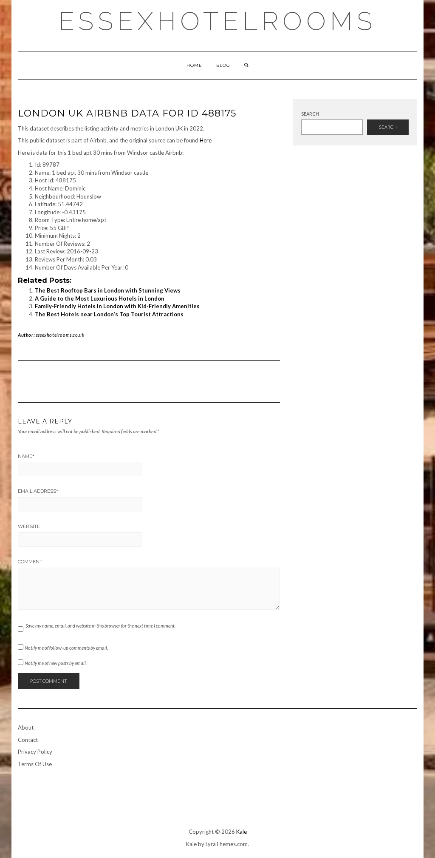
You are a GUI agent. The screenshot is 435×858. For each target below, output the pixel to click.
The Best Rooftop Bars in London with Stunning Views (108, 290)
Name (26, 456)
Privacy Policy (35, 751)
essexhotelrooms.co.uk (60, 335)
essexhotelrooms (217, 21)
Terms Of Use (35, 764)
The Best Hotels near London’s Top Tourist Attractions (109, 314)
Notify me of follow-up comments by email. (66, 648)
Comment (30, 562)
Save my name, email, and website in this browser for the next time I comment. (100, 625)
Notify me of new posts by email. (56, 663)
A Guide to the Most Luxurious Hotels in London (99, 298)
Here (206, 140)
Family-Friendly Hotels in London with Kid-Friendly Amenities (117, 306)
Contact (28, 739)
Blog (223, 65)
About (26, 727)
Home (194, 65)
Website (29, 526)
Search (310, 113)
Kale (241, 831)
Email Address (38, 491)
